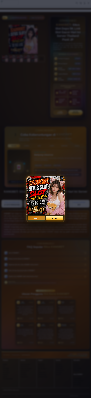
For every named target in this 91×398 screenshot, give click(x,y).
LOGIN (36, 218)
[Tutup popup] (62, 178)
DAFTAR (54, 218)
